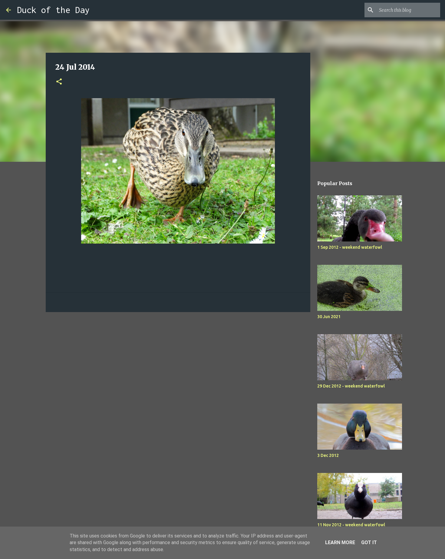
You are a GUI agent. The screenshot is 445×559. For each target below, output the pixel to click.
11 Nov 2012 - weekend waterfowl (351, 524)
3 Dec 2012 (328, 455)
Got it (369, 542)
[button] (59, 82)
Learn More (340, 542)
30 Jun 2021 (329, 316)
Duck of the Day (53, 10)
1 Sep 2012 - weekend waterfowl (349, 247)
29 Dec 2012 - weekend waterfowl (351, 386)
